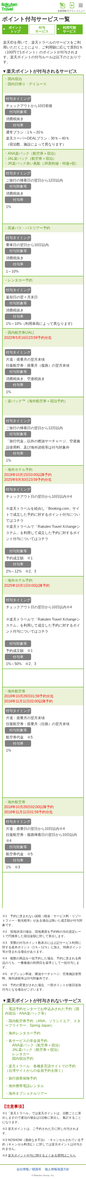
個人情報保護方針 (57, 1169)
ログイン (71, 11)
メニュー (80, 11)
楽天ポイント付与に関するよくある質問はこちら (42, 1155)
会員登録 (62, 11)
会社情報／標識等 (29, 1169)
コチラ (18, 520)
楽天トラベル (9, 7)
